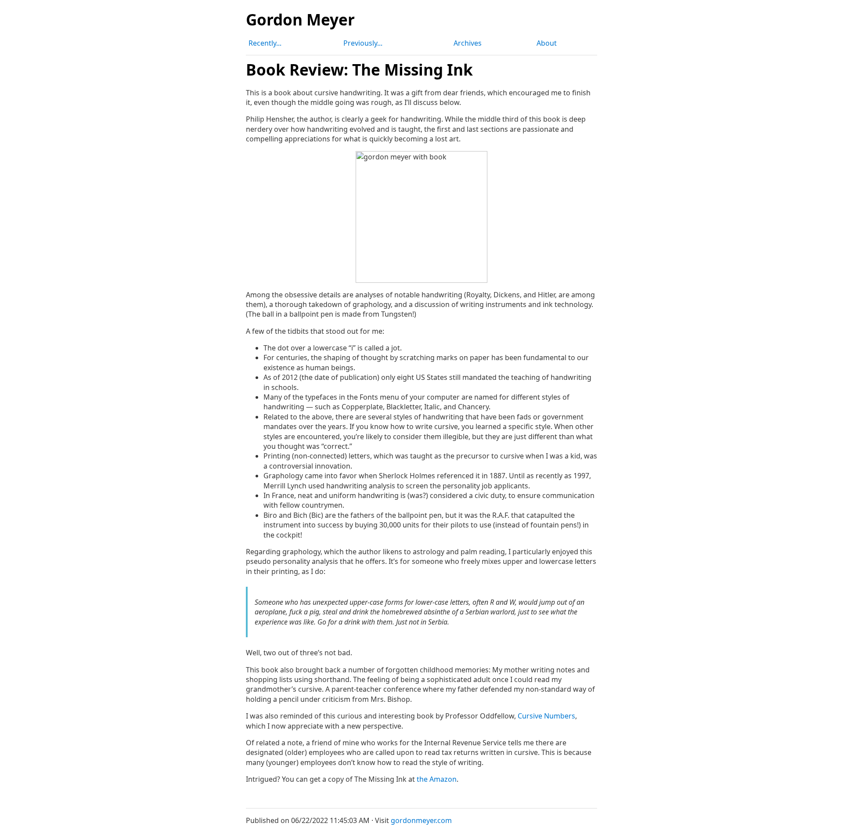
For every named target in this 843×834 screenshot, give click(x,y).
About (547, 43)
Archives (468, 43)
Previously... (362, 43)
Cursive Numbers (546, 716)
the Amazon (437, 779)
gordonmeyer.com (421, 820)
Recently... (265, 43)
